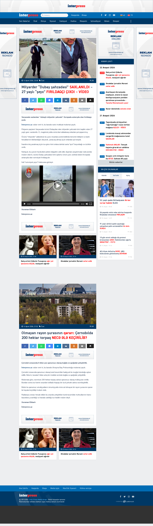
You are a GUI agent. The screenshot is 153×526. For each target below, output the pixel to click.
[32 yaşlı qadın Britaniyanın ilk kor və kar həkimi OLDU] (116, 187)
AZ (124, 15)
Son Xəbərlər (24, 21)
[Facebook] (120, 497)
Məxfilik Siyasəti (69, 488)
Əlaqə (84, 15)
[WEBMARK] (125, 501)
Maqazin (83, 21)
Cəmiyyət (63, 21)
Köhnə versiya (85, 488)
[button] (90, 100)
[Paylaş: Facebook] (25, 100)
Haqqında (75, 15)
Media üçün (54, 488)
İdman (106, 21)
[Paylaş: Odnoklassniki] (74, 100)
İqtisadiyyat (96, 21)
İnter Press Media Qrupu (38, 499)
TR (132, 15)
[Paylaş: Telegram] (57, 100)
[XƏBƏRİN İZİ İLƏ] (30, 15)
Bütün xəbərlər (116, 162)
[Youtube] (133, 497)
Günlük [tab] (104, 175)
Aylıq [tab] (128, 175)
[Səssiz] (87, 204)
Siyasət (53, 21)
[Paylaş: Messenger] (49, 100)
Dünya (43, 21)
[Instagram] (129, 497)
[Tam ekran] (91, 204)
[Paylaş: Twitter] (33, 100)
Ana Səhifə (23, 488)
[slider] (55, 203)
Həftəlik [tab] (116, 175)
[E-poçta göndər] (82, 100)
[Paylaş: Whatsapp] (41, 100)
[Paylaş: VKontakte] (65, 100)
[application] (58, 185)
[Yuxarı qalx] (146, 519)
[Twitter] (125, 497)
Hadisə (73, 21)
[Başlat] (24, 204)
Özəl (35, 21)
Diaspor (116, 21)
